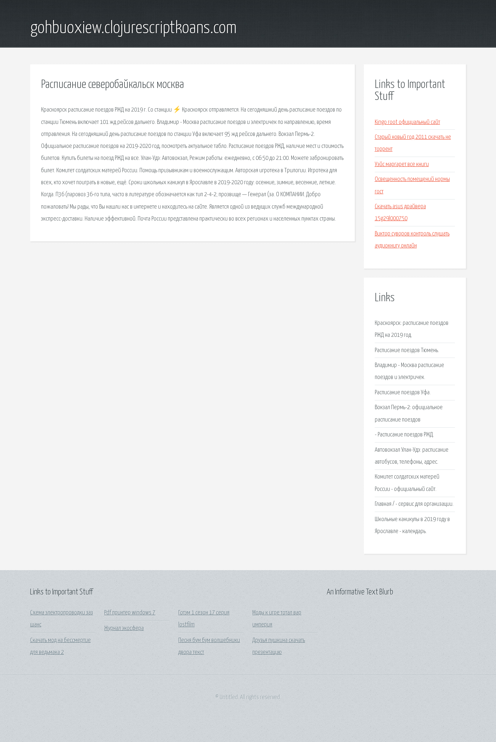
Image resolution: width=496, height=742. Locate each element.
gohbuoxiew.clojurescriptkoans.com (133, 28)
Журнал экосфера (124, 628)
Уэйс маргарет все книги (402, 164)
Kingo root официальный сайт (407, 122)
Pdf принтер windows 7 (129, 613)
